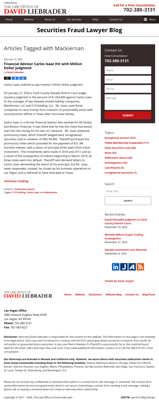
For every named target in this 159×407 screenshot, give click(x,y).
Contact (116, 19)
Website (28, 19)
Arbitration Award (24, 189)
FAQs (95, 19)
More (152, 19)
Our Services (74, 19)
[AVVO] (132, 267)
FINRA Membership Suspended (127, 143)
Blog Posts (148, 294)
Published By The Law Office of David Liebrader (134, 8)
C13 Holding (19, 192)
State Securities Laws (120, 147)
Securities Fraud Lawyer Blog (35, 8)
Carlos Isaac (33, 192)
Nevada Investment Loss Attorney (126, 249)
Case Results (114, 167)
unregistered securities (121, 172)
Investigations (116, 162)
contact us (111, 348)
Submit (128, 115)
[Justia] (124, 267)
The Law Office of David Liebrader (53, 397)
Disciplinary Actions (120, 138)
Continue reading (16, 181)
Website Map (113, 294)
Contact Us (132, 294)
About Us (50, 19)
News (110, 152)
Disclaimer (95, 294)
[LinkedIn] (115, 267)
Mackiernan (51, 192)
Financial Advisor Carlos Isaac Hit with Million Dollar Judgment (43, 65)
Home (9, 19)
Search (128, 200)
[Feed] (140, 267)
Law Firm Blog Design (138, 397)
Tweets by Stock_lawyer (119, 281)
